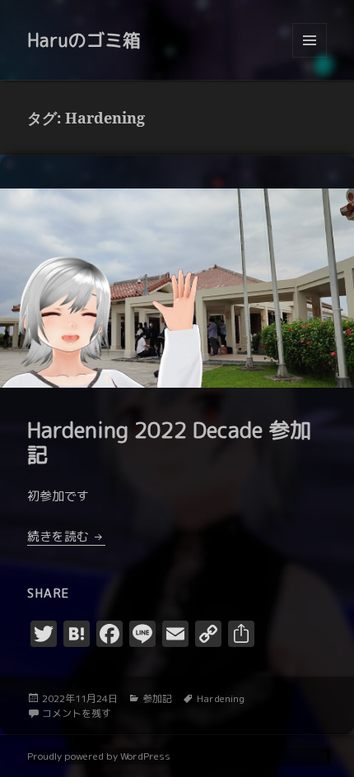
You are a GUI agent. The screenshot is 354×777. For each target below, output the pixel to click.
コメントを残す (76, 713)
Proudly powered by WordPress (98, 756)
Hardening (221, 698)
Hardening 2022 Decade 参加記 (169, 442)
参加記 (157, 698)
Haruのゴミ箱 (84, 40)
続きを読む (66, 536)
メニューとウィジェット (309, 57)
